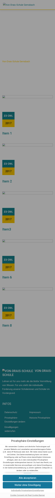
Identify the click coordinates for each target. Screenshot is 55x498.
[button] (27, 478)
